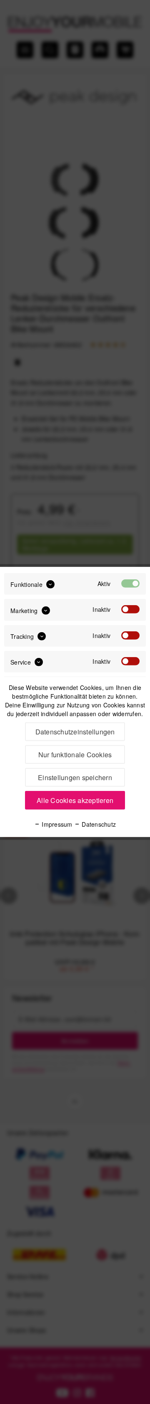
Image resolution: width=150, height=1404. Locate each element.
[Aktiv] (130, 583)
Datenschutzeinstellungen (75, 731)
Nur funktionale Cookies (75, 754)
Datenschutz (98, 824)
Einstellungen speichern (75, 777)
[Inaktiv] (130, 609)
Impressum (56, 824)
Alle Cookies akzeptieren (75, 800)
